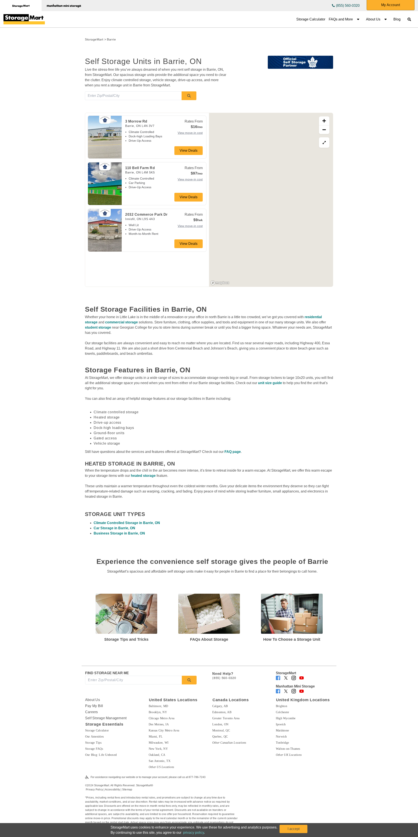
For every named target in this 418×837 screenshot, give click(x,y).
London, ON (220, 724)
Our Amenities (94, 736)
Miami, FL (156, 736)
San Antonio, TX (159, 761)
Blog (397, 19)
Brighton (281, 706)
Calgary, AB (220, 706)
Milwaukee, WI (159, 742)
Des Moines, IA (159, 724)
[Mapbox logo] (219, 282)
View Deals (188, 150)
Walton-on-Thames (288, 748)
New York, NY (158, 748)
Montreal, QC (221, 730)
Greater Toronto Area (226, 718)
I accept (294, 829)
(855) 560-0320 (348, 5)
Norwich (281, 736)
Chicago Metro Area (161, 718)
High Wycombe (286, 718)
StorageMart (94, 39)
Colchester (282, 712)
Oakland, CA (157, 754)
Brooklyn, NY (158, 712)
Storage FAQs (94, 748)
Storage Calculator (310, 19)
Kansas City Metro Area (164, 730)
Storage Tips (93, 742)
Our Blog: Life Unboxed (101, 754)
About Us (373, 19)
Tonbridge (282, 742)
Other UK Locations (289, 754)
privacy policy (193, 832)
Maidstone (282, 730)
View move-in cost (190, 132)
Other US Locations (161, 767)
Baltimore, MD (158, 706)
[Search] (189, 95)
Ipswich (281, 724)
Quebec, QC (220, 736)
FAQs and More (341, 19)
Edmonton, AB (221, 712)
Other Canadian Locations (229, 742)
